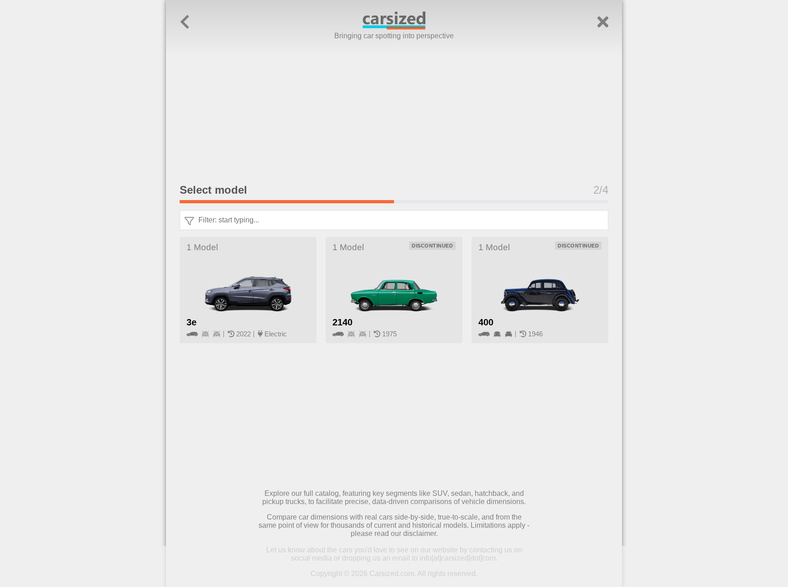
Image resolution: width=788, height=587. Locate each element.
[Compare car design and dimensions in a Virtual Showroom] (394, 27)
